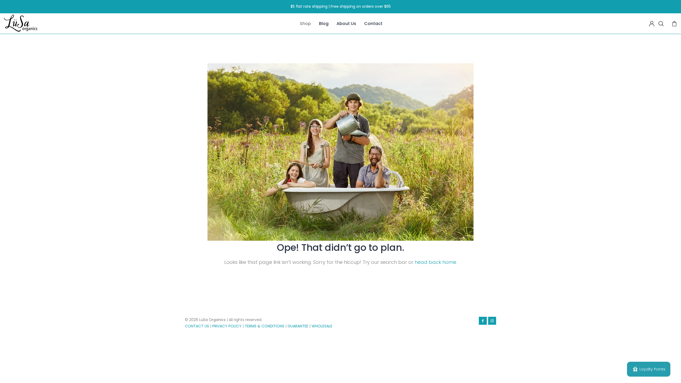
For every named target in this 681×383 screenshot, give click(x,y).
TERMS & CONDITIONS (264, 326)
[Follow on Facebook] (483, 321)
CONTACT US (197, 326)
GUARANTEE (298, 326)
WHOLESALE (322, 326)
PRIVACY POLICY (227, 326)
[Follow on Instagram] (492, 321)
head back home (435, 262)
